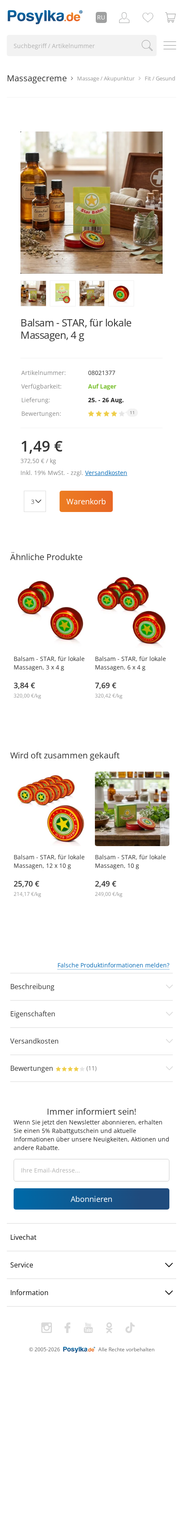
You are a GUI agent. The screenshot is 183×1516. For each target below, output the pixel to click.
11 (132, 412)
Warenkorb (86, 501)
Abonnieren (91, 1199)
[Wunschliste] (147, 17)
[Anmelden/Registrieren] (124, 17)
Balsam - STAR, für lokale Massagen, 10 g (130, 861)
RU (101, 17)
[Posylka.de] (45, 17)
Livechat (23, 1237)
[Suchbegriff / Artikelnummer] (147, 45)
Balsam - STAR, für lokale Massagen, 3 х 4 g (49, 663)
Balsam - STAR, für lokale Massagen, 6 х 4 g (130, 663)
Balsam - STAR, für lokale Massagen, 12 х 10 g (49, 861)
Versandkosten (106, 473)
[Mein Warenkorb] (170, 17)
